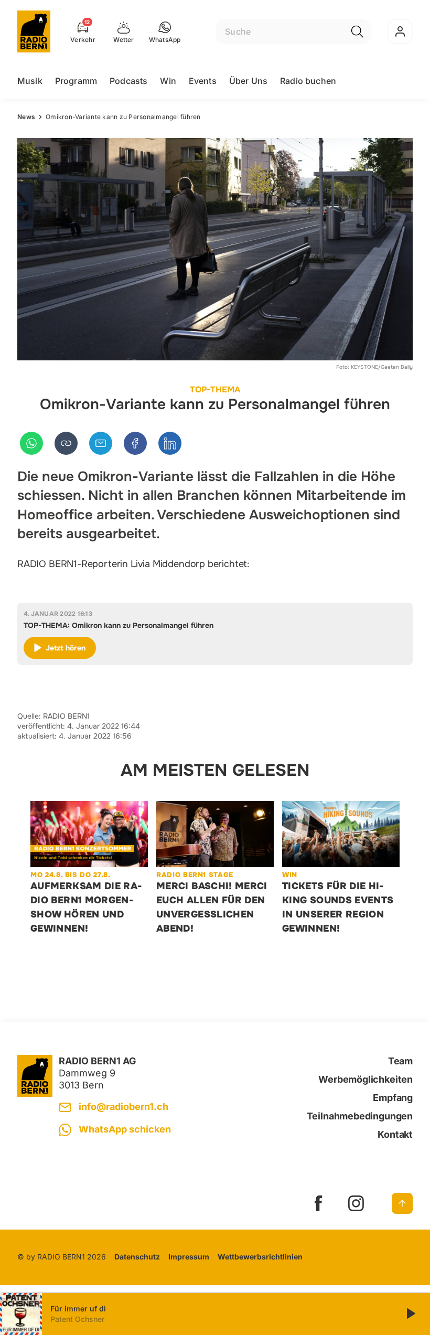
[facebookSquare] (318, 1203)
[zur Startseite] (34, 31)
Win (168, 81)
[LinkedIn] (169, 443)
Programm (76, 81)
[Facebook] (135, 443)
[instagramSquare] (356, 1203)
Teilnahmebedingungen (360, 1116)
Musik (29, 81)
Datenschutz (137, 1256)
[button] (165, 31)
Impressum (188, 1256)
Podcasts (128, 81)
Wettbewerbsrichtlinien (260, 1256)
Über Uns (248, 81)
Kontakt (395, 1134)
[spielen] (410, 1314)
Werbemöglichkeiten (365, 1079)
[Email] (100, 443)
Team (400, 1060)
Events (203, 81)
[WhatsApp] (31, 443)
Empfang (393, 1097)
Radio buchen (308, 81)
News (26, 117)
